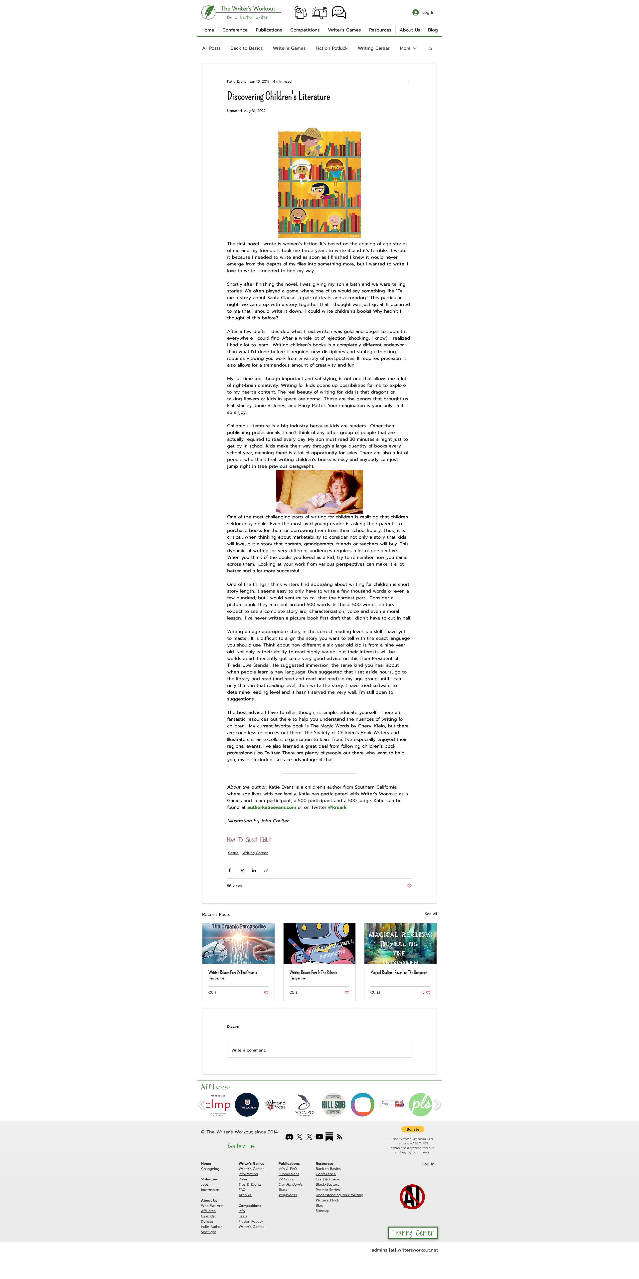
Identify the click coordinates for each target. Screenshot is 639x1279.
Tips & (245, 1184)
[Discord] (289, 1136)
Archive (245, 1195)
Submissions (289, 1174)
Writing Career (374, 48)
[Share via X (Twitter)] (241, 870)
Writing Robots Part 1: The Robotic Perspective (313, 975)
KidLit (266, 840)
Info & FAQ (288, 1168)
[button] (301, 12)
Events (256, 1184)
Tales (283, 1189)
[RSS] (339, 1136)
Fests (243, 1216)
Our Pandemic (291, 1184)
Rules (243, 1179)
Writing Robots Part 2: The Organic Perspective (232, 975)
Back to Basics (247, 48)
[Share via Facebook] (229, 870)
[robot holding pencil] (320, 943)
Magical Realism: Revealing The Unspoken (398, 972)
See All (431, 913)
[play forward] (437, 1104)
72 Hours (286, 1179)
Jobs (205, 1184)
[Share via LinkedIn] (254, 870)
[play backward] (201, 1104)
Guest (251, 840)
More (405, 48)
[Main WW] (299, 1136)
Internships (210, 1189)
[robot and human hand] (238, 943)
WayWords (288, 1195)
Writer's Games (289, 48)
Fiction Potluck (332, 48)
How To (235, 840)
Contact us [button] (241, 1146)
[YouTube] (319, 1136)
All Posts (211, 48)
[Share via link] (266, 870)
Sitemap (322, 1210)
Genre (233, 852)
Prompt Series (328, 1189)
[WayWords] (309, 1136)
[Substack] (329, 1136)
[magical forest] (400, 943)
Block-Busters (327, 1184)
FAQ (242, 1189)
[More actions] (409, 81)
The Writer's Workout (229, 1131)
